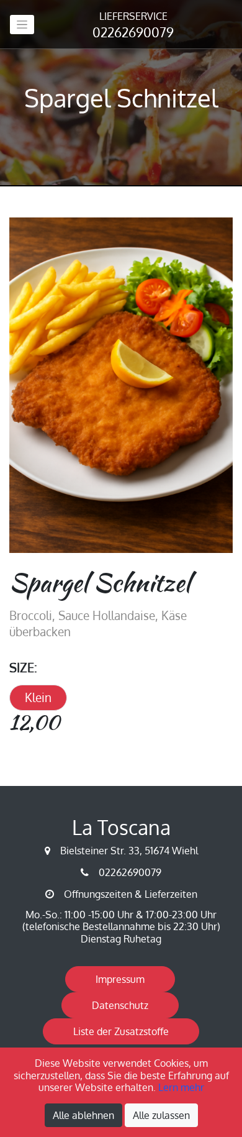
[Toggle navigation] (22, 24)
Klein (38, 697)
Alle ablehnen (83, 1115)
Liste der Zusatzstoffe (121, 1031)
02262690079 (133, 25)
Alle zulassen (161, 1115)
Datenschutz (120, 1005)
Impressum (120, 979)
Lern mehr (181, 1087)
